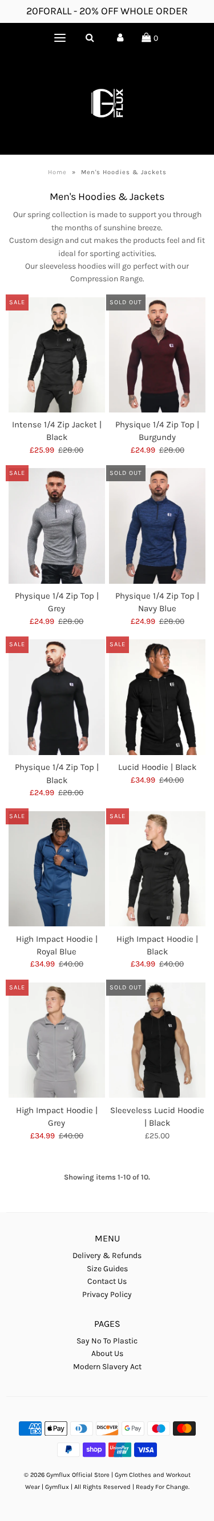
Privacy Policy (107, 1294)
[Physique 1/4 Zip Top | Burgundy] (157, 354)
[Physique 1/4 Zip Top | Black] (57, 697)
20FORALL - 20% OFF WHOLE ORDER (107, 11)
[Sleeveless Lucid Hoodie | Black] (157, 1040)
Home (57, 172)
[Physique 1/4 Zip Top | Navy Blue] (157, 526)
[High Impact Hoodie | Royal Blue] (57, 869)
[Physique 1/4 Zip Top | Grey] (57, 526)
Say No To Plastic (107, 1341)
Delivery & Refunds (107, 1255)
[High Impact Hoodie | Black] (157, 869)
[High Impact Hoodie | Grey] (57, 1040)
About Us (107, 1353)
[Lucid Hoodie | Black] (157, 696)
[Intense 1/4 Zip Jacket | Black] (57, 354)
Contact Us (107, 1281)
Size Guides (107, 1269)
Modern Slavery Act (107, 1366)
